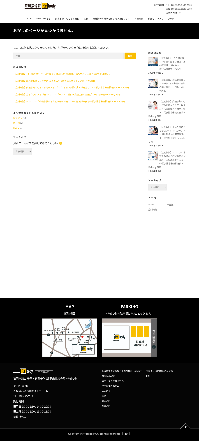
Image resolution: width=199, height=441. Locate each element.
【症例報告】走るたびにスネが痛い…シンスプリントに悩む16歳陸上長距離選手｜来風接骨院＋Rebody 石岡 (66, 94)
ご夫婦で (106, 390)
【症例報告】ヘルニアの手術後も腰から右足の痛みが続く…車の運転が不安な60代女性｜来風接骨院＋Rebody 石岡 (69, 101)
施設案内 (106, 400)
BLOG (16, 127)
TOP (29, 18)
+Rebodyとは (43, 18)
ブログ (171, 18)
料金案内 (139, 18)
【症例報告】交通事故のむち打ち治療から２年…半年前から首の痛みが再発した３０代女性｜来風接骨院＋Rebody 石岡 (71, 87)
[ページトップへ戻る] (185, 428)
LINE (148, 375)
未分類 (16, 122)
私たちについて (155, 18)
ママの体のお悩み (110, 385)
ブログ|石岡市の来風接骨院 (159, 370)
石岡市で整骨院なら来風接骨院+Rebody (121, 370)
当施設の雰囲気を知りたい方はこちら (111, 18)
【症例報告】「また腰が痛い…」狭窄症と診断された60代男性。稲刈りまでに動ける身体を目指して (61, 73)
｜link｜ (126, 434)
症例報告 (17, 117)
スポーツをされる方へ (113, 380)
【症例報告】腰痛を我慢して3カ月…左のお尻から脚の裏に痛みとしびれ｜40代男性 (54, 80)
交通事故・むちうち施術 (67, 18)
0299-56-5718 (26, 396)
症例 (86, 18)
